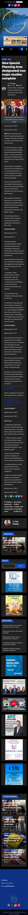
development (20, 87)
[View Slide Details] (14, 686)
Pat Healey (12, 83)
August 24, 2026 (10, 547)
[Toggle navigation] (11, 49)
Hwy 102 (15, 92)
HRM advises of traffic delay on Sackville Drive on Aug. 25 (14, 838)
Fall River (10, 90)
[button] (19, 49)
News (9, 59)
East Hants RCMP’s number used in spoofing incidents (18, 506)
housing (10, 92)
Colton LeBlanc (12, 87)
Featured (4, 59)
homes (20, 90)
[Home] (2, 49)
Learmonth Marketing (14, 913)
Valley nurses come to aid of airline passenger (13, 542)
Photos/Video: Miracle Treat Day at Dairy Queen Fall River (14, 854)
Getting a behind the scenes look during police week (8, 506)
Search (5, 561)
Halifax (16, 90)
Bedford (20, 85)
